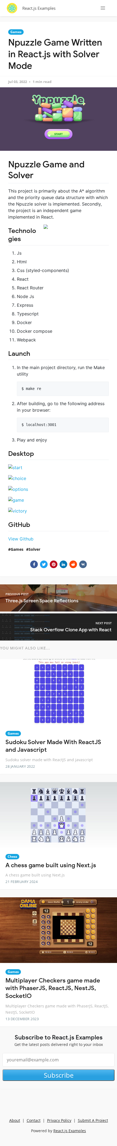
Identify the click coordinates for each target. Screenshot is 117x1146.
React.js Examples (39, 8)
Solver (34, 549)
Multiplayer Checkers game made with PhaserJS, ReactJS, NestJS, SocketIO (52, 988)
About (14, 1120)
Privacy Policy (59, 1120)
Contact (34, 1120)
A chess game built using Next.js (50, 865)
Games (15, 32)
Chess (12, 856)
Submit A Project (93, 1120)
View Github (20, 539)
